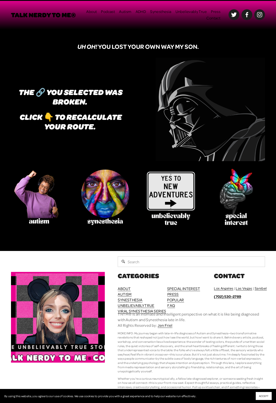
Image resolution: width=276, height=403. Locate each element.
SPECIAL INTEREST (183, 288)
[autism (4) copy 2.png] (236, 197)
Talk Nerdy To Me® (43, 14)
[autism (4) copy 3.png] (105, 197)
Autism (125, 11)
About (91, 11)
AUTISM (125, 294)
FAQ (171, 305)
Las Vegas (244, 288)
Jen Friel (165, 325)
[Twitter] (234, 14)
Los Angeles (223, 288)
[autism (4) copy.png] (171, 197)
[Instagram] (259, 14)
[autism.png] (40, 197)
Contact (213, 17)
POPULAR (175, 299)
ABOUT (124, 288)
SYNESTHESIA (130, 299)
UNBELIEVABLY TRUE (136, 305)
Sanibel (261, 288)
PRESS (173, 294)
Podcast (108, 11)
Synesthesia (160, 11)
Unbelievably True (191, 11)
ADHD (141, 11)
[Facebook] (247, 14)
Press (215, 11)
